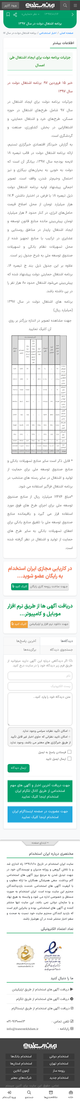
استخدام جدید (59, 1078)
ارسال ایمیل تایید (56, 759)
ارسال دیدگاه (18, 768)
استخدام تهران (59, 1063)
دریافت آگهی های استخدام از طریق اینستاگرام (41, 1008)
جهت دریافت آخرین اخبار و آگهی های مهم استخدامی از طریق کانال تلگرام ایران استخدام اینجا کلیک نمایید (40, 791)
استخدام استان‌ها (21, 1063)
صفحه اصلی (66, 33)
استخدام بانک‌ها (21, 1056)
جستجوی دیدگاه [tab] (61, 649)
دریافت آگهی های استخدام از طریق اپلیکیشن (41, 989)
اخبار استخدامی (47, 33)
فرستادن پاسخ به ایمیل (52, 752)
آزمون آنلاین (21, 1070)
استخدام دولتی (58, 1056)
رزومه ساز (59, 1070)
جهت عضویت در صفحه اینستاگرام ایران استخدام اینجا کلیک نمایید (40, 814)
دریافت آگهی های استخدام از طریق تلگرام (43, 999)
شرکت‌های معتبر (21, 1078)
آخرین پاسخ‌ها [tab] (26, 641)
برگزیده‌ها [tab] (30, 649)
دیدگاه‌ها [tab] (67, 641)
